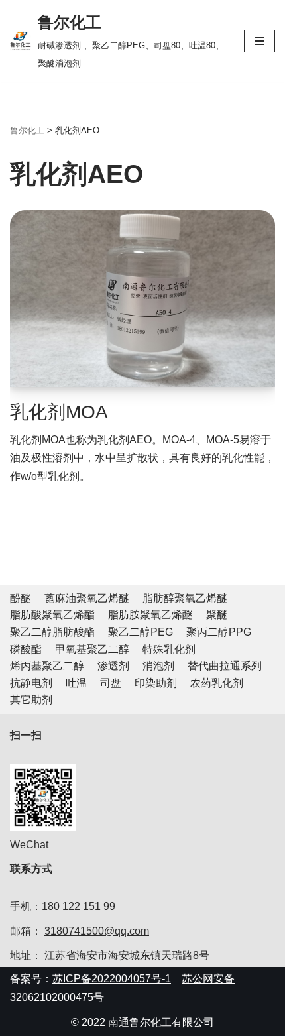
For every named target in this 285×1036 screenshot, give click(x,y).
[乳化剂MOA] (142, 298)
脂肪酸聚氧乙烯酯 (52, 614)
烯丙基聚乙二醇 (47, 665)
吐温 (76, 683)
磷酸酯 (26, 649)
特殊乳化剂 (169, 649)
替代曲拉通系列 (225, 665)
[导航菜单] (259, 41)
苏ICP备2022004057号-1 (111, 978)
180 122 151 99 (78, 906)
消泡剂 (158, 665)
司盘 (110, 683)
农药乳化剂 (216, 683)
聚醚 (216, 614)
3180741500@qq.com (96, 931)
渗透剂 (113, 665)
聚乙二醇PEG (140, 632)
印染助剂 (156, 683)
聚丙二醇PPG (218, 632)
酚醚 (20, 598)
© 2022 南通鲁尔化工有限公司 (142, 1022)
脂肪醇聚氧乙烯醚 (184, 598)
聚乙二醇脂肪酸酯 (52, 632)
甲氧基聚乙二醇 (92, 649)
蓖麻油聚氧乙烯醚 (86, 598)
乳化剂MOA (59, 412)
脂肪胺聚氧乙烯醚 (150, 614)
